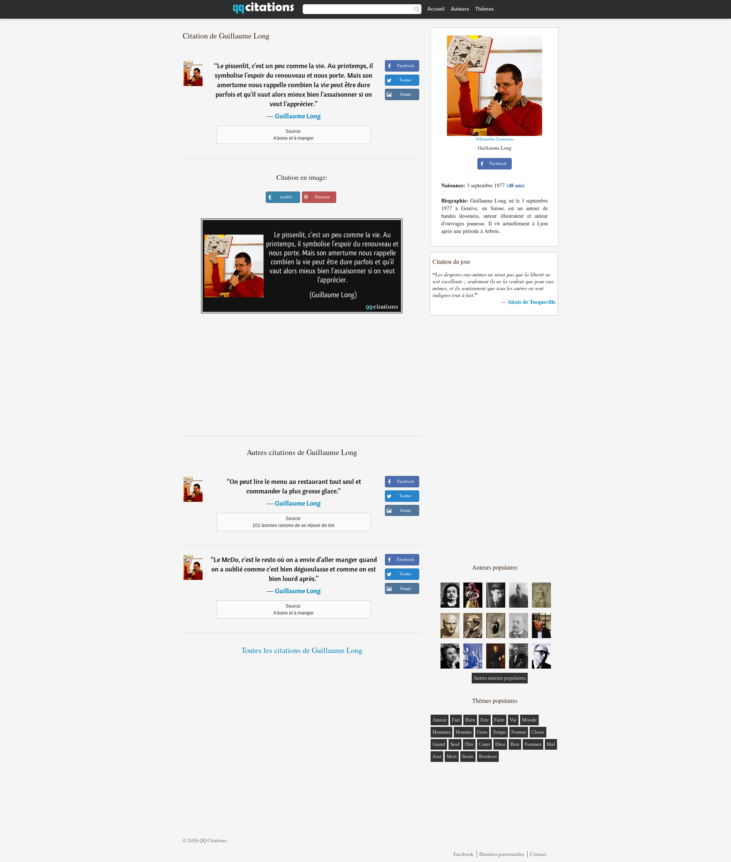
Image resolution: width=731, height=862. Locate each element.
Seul (455, 744)
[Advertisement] (302, 377)
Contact (538, 854)
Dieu (500, 744)
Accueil (436, 9)
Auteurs (460, 9)
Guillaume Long (298, 116)
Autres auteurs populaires (500, 678)
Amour (440, 720)
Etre (484, 720)
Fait (456, 720)
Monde (529, 720)
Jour (437, 756)
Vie (513, 720)
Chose (537, 732)
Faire (499, 720)
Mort (452, 756)
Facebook (463, 854)
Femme (518, 732)
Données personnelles (501, 854)
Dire (469, 744)
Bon (515, 744)
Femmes (533, 744)
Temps (499, 732)
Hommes (441, 732)
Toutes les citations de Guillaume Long (301, 650)
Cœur (484, 744)
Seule (468, 756)
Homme (464, 732)
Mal (551, 744)
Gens (482, 732)
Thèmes (484, 9)
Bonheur (488, 756)
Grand (439, 744)
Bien (470, 720)
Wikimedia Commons (495, 139)
